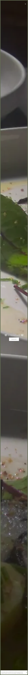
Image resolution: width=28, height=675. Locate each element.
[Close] (26, 672)
